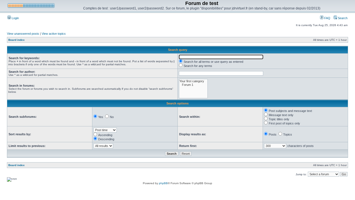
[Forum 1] (193, 85)
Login (15, 18)
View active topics (54, 33)
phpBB (163, 183)
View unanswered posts (23, 33)
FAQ (326, 18)
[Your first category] (193, 81)
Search (342, 18)
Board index (16, 39)
